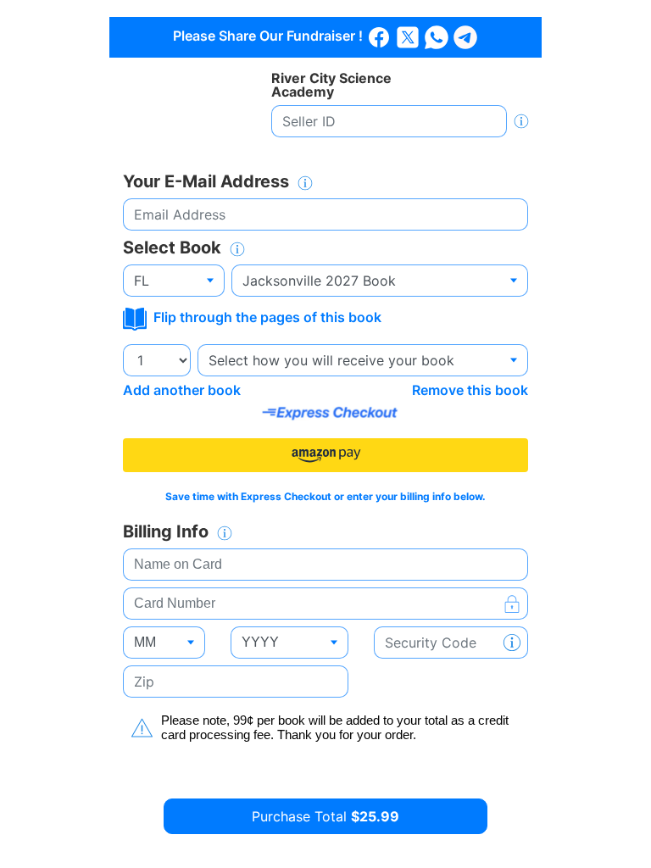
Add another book (182, 389)
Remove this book (470, 389)
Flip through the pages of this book (265, 317)
